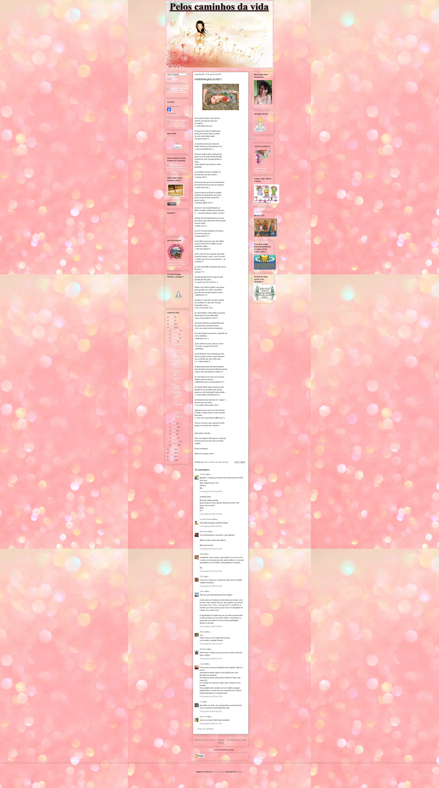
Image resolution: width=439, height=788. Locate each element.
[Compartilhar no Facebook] (242, 462)
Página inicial (221, 741)
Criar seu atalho (171, 113)
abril (174, 434)
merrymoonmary (218, 771)
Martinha (203, 649)
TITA (202, 576)
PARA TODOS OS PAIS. (176, 386)
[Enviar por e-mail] (235, 462)
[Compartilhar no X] (240, 462)
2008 (172, 460)
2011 (172, 449)
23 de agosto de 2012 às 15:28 (211, 696)
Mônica (202, 631)
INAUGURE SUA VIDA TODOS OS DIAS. (177, 363)
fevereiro (175, 441)
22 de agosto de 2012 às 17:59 (211, 643)
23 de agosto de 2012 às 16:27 (211, 711)
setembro (175, 337)
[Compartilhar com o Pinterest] (244, 462)
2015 (172, 316)
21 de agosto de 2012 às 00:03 (211, 491)
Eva (201, 701)
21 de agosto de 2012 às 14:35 (211, 571)
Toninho (203, 474)
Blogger (239, 771)
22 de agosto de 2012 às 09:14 (211, 626)
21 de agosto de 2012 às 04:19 (211, 514)
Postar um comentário (205, 729)
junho (174, 427)
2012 (172, 327)
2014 (172, 320)
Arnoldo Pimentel (206, 519)
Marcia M (203, 716)
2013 (172, 324)
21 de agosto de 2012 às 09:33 (211, 526)
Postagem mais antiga (237, 739)
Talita (202, 554)
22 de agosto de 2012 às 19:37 (211, 658)
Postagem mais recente (205, 739)
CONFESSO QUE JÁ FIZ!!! (177, 372)
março (174, 437)
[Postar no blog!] (237, 462)
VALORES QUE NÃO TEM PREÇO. (177, 353)
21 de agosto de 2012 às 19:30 (211, 586)
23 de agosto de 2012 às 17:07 (211, 723)
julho (174, 423)
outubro (175, 334)
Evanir (202, 664)
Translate (175, 79)
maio (174, 430)
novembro (176, 330)
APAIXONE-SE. (177, 379)
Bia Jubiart (204, 531)
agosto (174, 341)
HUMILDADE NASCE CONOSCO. (177, 395)
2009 (172, 456)
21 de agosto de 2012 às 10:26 (211, 548)
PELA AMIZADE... (177, 404)
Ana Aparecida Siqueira (173, 106)
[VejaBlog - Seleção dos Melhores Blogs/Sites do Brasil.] (177, 90)
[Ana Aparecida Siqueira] (169, 110)
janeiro (175, 445)
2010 (172, 453)
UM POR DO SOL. (177, 345)
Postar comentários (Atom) (224, 749)
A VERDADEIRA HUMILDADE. (177, 414)
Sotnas (202, 591)
